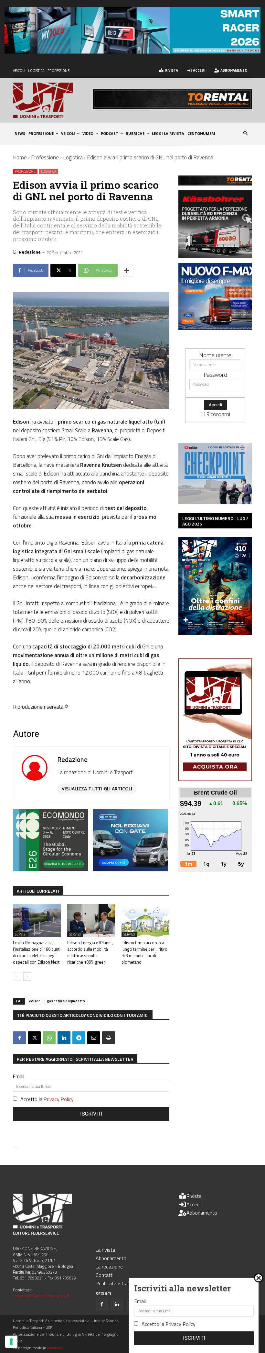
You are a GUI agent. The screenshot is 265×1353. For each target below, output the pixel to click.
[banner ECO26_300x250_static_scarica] (50, 869)
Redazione (30, 251)
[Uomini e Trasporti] (53, 100)
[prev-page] (17, 976)
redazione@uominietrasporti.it (41, 1295)
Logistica (73, 157)
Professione (45, 157)
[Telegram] (78, 1037)
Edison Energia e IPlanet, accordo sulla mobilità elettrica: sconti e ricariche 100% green (90, 952)
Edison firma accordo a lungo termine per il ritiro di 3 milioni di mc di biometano (144, 952)
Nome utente (215, 355)
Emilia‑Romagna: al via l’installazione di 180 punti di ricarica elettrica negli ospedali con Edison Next (36, 952)
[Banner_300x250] (130, 869)
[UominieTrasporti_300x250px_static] (218, 255)
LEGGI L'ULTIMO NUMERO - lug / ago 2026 (215, 521)
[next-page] (27, 976)
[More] (126, 270)
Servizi (20, 934)
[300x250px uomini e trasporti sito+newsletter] (218, 328)
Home (20, 157)
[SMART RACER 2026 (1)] (132, 51)
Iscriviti (91, 1114)
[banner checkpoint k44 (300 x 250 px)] (215, 502)
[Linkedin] (64, 1037)
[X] (34, 1037)
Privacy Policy (59, 1099)
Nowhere (54, 1348)
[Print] (108, 1037)
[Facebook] (19, 1037)
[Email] (93, 1037)
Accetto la (47, 1099)
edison (34, 1001)
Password (215, 374)
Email (18, 1076)
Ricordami (218, 414)
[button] (245, 133)
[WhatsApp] (49, 1037)
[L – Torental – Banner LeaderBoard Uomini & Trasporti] (172, 107)
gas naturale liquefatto (66, 1001)
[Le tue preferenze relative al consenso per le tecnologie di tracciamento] (11, 1342)
